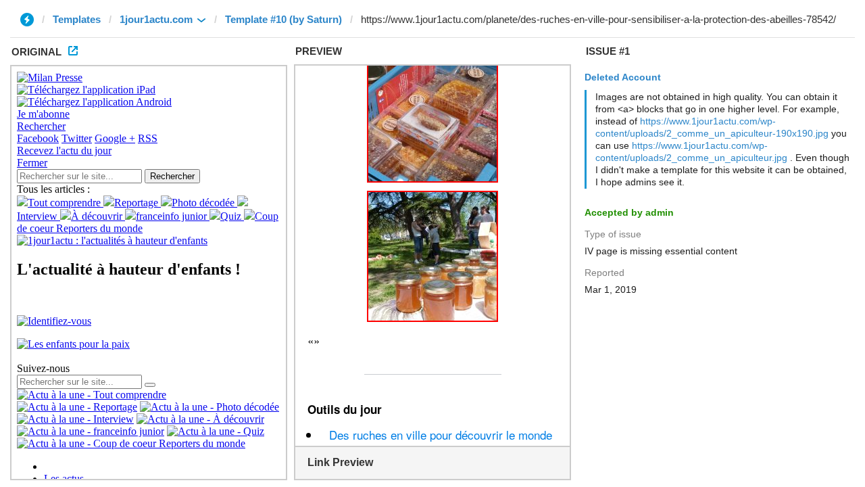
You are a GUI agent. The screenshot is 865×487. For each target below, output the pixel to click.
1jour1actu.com (156, 19)
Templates (77, 19)
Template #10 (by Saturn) (283, 19)
